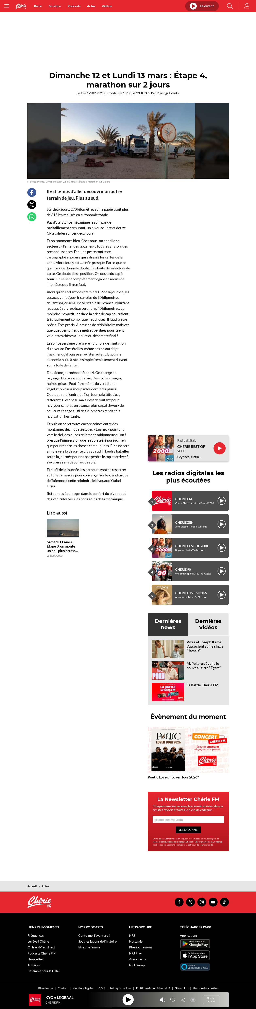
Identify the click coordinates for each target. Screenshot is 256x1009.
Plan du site (45, 988)
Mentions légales (83, 988)
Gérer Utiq (181, 988)
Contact (63, 988)
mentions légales (177, 845)
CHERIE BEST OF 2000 (191, 448)
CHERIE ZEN (184, 522)
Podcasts (74, 6)
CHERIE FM (183, 499)
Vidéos (107, 6)
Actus (91, 6)
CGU (102, 988)
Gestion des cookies (205, 988)
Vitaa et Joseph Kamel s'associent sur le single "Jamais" (205, 646)
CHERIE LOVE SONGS (191, 593)
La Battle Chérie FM (203, 685)
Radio (38, 6)
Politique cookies (120, 988)
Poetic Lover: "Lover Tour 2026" (173, 777)
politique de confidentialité (200, 845)
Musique (55, 6)
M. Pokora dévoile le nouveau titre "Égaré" (204, 665)
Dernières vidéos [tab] (208, 624)
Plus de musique (211, 1000)
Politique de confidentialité (153, 988)
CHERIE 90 (183, 569)
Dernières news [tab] (168, 624)
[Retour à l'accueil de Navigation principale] (21, 6)
